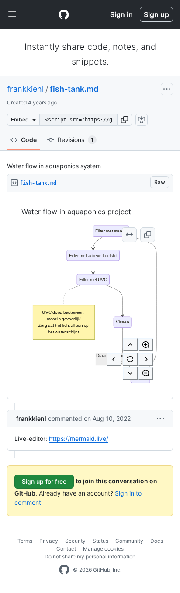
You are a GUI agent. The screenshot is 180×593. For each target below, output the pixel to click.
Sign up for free (44, 481)
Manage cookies (103, 548)
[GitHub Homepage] (64, 570)
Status (100, 541)
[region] (90, 295)
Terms (24, 541)
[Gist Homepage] (64, 14)
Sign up (156, 14)
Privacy (48, 541)
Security (75, 541)
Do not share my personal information (90, 556)
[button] (124, 120)
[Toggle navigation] (12, 14)
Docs (156, 541)
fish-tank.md (74, 89)
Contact (66, 548)
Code (29, 139)
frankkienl (25, 89)
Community (129, 541)
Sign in (121, 14)
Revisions (75, 139)
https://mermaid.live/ (78, 438)
